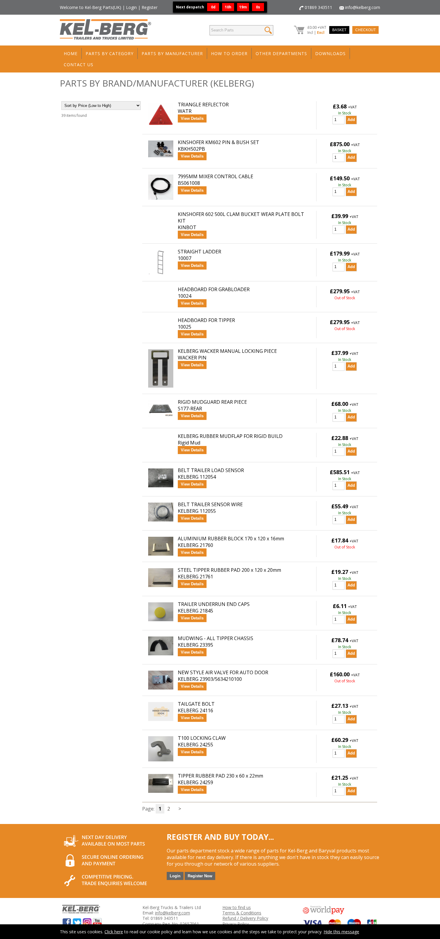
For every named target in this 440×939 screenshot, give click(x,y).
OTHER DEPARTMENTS (281, 53)
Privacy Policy (235, 924)
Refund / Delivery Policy (245, 918)
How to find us (236, 907)
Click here (113, 932)
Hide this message (341, 932)
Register (149, 7)
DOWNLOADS (330, 53)
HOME (71, 53)
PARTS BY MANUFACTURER (172, 53)
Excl (320, 32)
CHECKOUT (365, 30)
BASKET (339, 30)
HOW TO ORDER (229, 53)
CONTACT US (78, 64)
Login (131, 7)
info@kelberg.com (362, 7)
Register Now (200, 876)
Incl (310, 32)
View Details (192, 118)
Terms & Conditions (241, 913)
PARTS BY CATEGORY (109, 53)
